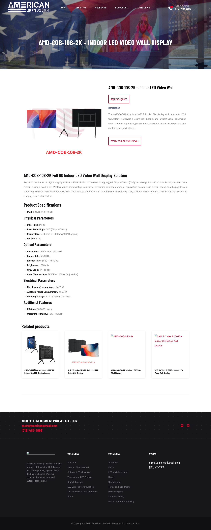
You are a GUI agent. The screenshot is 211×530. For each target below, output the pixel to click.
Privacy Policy (115, 491)
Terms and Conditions (119, 487)
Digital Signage (75, 482)
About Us (81, 7)
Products (101, 7)
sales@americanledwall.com (39, 426)
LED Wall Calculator (118, 472)
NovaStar (72, 462)
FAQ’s (111, 467)
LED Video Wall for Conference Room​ (82, 494)
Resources (121, 7)
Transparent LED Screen (79, 477)
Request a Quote (119, 99)
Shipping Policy (116, 496)
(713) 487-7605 (183, 8)
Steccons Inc (132, 523)
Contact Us (143, 7)
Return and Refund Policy (121, 501)
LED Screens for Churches (80, 487)
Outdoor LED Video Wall (79, 472)
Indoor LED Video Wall (78, 467)
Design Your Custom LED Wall (125, 141)
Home (64, 7)
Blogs (111, 477)
